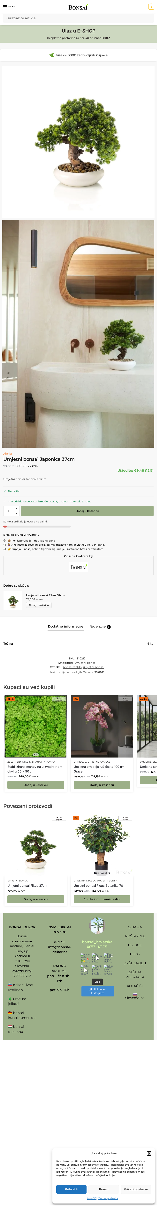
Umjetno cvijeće (99, 761)
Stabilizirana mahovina (38, 761)
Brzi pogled (59, 699)
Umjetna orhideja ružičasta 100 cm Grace (99, 769)
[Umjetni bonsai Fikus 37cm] (35, 845)
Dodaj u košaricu (87, 511)
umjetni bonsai (93, 667)
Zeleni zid (14, 761)
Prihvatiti (71, 1189)
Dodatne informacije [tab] (65, 626)
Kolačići (91, 1198)
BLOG (135, 954)
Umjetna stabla (85, 880)
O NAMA (135, 927)
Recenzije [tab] (99, 626)
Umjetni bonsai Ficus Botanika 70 (98, 885)
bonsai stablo (72, 667)
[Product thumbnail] (14, 600)
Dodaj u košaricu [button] (36, 785)
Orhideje (80, 761)
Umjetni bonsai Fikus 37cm (45, 595)
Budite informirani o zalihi (101, 899)
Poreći (104, 1189)
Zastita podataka (108, 1198)
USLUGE (135, 945)
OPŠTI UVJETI (135, 963)
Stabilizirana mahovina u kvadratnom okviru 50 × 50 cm (34, 769)
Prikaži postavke (136, 1189)
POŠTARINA (135, 936)
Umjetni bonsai (85, 663)
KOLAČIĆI (135, 986)
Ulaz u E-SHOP (78, 31)
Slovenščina (135, 998)
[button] (149, 1153)
